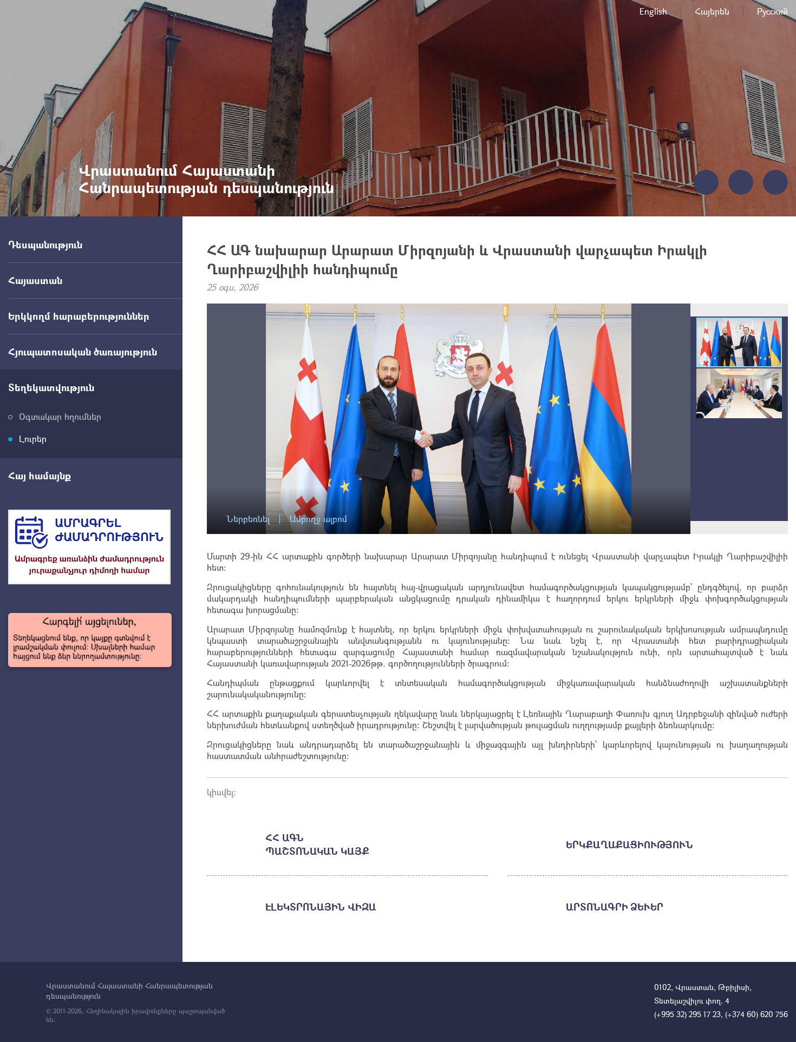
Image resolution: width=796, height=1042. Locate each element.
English (653, 11)
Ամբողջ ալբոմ (318, 519)
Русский (772, 11)
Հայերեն (712, 11)
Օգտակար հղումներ (60, 416)
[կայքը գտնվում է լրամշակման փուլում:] (90, 640)
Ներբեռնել (248, 519)
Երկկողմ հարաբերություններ (78, 315)
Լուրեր (33, 438)
